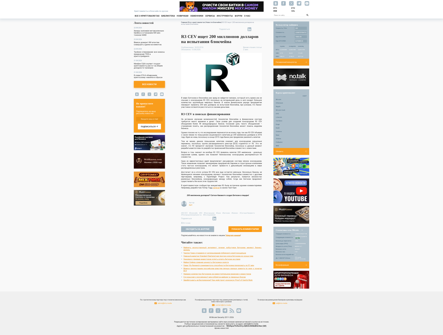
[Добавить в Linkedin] (249, 29)
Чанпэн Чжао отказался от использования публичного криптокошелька (214, 253)
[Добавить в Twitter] (239, 29)
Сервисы (210, 16)
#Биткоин (226, 213)
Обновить (279, 151)
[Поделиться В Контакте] (255, 29)
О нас (247, 16)
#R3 (200, 213)
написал (216, 188)
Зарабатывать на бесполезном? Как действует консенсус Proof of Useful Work (218, 280)
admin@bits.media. (251, 324)
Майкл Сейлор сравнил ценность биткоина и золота (206, 262)
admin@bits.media (165, 303)
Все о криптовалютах (147, 16)
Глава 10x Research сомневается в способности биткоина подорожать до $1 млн (218, 265)
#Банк (218, 213)
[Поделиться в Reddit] (260, 29)
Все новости (149, 84)
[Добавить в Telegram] (244, 29)
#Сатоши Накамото (247, 213)
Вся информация (282, 265)
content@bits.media (223, 305)
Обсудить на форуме (198, 229)
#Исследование (209, 215)
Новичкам (182, 16)
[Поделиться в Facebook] (233, 29)
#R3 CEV (184, 213)
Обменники (196, 16)
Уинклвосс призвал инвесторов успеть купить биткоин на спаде (211, 259)
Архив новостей (221, 328)
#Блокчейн (193, 213)
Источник (186, 223)
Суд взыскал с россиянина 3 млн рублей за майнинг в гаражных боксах (214, 277)
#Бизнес (234, 213)
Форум (238, 16)
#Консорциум (209, 213)
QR (264, 326)
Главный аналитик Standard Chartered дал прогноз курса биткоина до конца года (218, 256)
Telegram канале (232, 235)
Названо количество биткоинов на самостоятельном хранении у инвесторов (217, 274)
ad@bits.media (281, 303)
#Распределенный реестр (191, 215)
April (190, 205)
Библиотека (168, 16)
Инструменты (225, 16)
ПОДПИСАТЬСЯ (148, 127)
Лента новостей (144, 22)
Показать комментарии (245, 229)
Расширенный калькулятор (286, 62)
